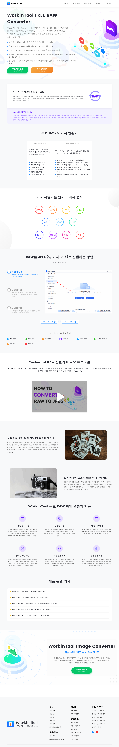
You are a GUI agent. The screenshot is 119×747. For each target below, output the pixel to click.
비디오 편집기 (75, 722)
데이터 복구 (74, 739)
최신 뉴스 (52, 714)
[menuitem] (67, 3)
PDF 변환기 (74, 710)
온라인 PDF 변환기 (98, 710)
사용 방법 (99, 3)
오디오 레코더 (75, 736)
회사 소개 (52, 710)
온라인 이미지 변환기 (98, 714)
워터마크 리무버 (76, 732)
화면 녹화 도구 (75, 726)
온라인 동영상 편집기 (98, 724)
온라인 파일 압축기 (98, 717)
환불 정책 (52, 724)
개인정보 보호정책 (55, 727)
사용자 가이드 (68, 321)
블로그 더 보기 (48, 321)
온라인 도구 (87, 3)
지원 (108, 3)
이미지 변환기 (75, 714)
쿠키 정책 (52, 720)
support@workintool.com (56, 739)
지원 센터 (52, 736)
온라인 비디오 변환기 (98, 720)
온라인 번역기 (96, 727)
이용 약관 (52, 717)
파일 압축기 (74, 729)
